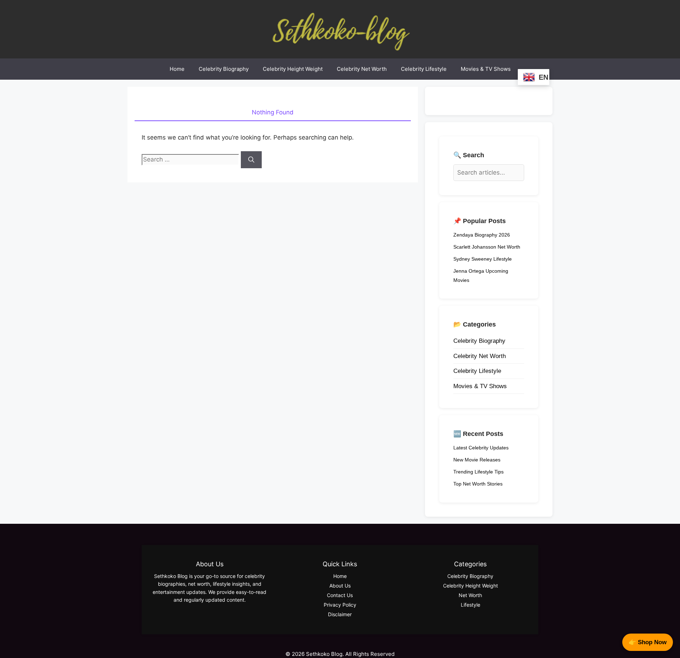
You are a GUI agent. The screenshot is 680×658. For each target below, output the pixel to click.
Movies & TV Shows (486, 69)
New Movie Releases (476, 460)
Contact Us (340, 595)
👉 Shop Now (648, 642)
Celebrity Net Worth (362, 69)
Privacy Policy (340, 605)
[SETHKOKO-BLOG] (340, 28)
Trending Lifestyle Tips (478, 472)
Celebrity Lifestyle (424, 69)
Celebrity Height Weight (293, 69)
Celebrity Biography (224, 69)
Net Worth (470, 595)
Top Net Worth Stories (478, 484)
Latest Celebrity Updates (481, 447)
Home (177, 69)
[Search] (251, 159)
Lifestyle (470, 605)
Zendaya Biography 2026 (481, 235)
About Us (340, 586)
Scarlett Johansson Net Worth (486, 247)
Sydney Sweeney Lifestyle (482, 259)
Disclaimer (340, 614)
